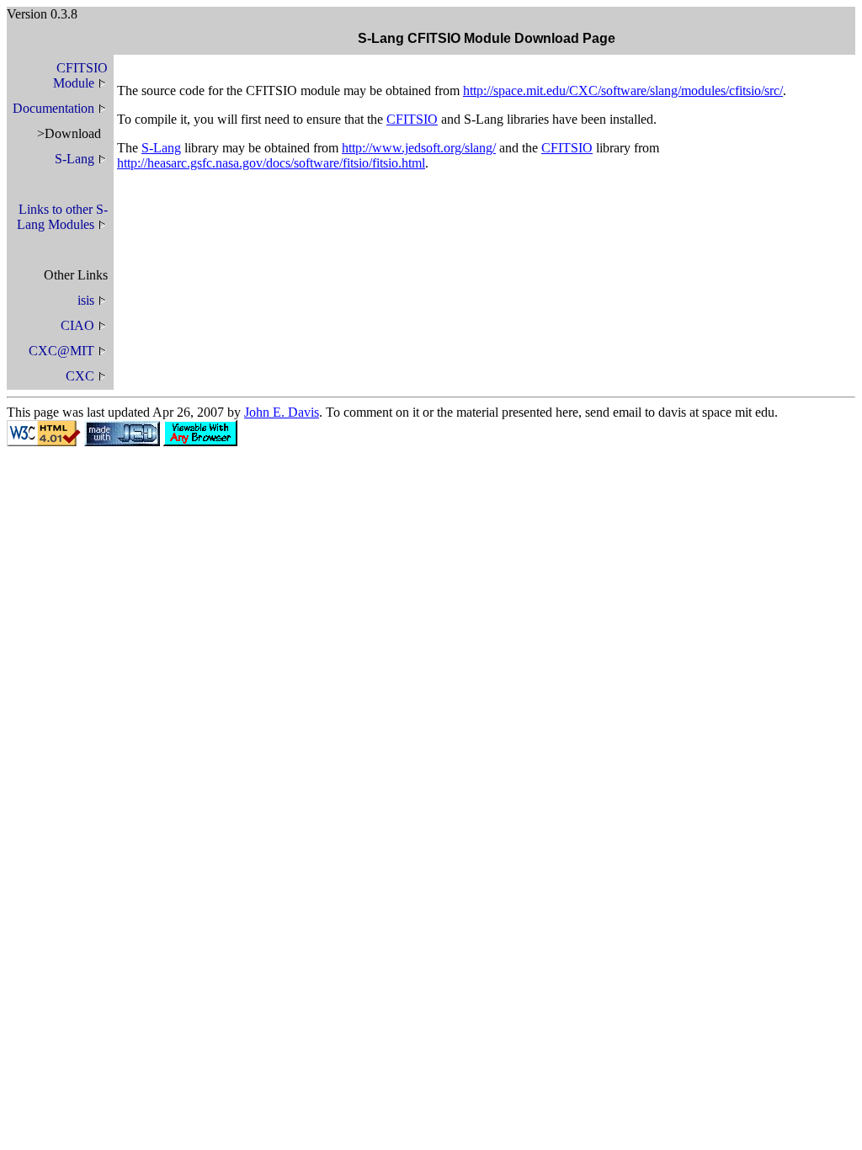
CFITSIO (412, 119)
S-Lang (74, 159)
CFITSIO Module (80, 75)
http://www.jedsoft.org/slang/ (419, 148)
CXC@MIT (61, 350)
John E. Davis (281, 412)
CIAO (77, 325)
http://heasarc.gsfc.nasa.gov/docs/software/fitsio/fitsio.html (271, 163)
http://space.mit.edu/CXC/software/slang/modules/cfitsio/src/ (623, 90)
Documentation (53, 108)
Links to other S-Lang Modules (62, 217)
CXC (80, 376)
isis (85, 300)
